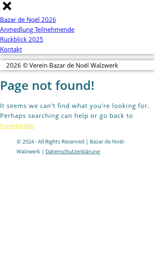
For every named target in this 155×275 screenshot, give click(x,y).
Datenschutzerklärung (72, 151)
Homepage (17, 125)
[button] (7, 10)
